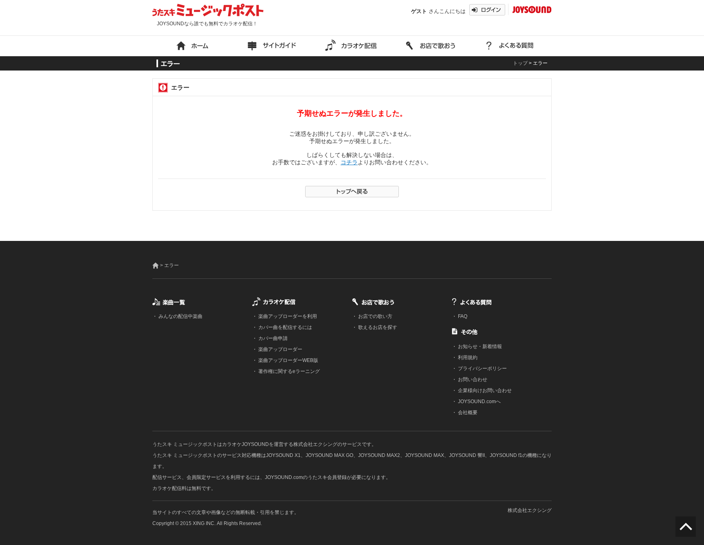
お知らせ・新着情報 (479, 346)
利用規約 (467, 357)
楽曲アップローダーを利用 (287, 316)
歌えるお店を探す (377, 327)
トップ (520, 63)
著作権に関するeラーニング (288, 371)
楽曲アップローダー (279, 349)
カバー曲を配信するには (284, 327)
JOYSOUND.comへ (479, 401)
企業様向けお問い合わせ (484, 390)
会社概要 (467, 412)
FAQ (462, 316)
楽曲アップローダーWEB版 (287, 360)
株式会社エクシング (530, 510)
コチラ (349, 162)
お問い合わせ (472, 379)
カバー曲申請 (272, 338)
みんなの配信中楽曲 (179, 316)
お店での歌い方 (374, 316)
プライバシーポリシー (482, 368)
